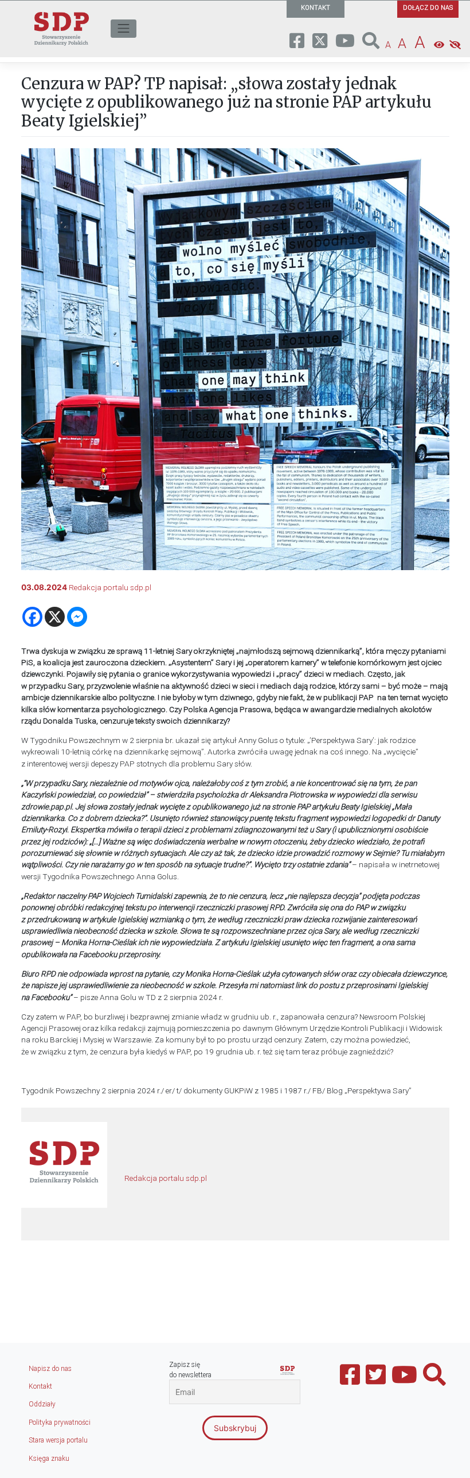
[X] (55, 617)
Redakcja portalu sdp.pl (110, 587)
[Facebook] (32, 617)
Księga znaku (49, 1459)
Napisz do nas (50, 1369)
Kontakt (40, 1386)
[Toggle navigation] (124, 28)
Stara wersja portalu (58, 1440)
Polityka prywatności (60, 1422)
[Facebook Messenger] (77, 617)
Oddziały (42, 1404)
